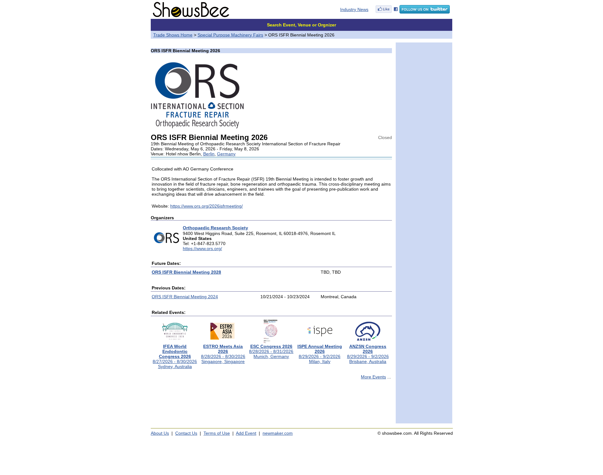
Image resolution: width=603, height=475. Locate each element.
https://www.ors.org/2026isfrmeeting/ (206, 206)
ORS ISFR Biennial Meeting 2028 (186, 272)
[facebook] (386, 11)
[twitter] (424, 11)
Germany (226, 153)
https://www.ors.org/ (202, 248)
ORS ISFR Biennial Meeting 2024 (185, 296)
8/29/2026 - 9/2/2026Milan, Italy (319, 354)
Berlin (209, 153)
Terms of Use (217, 433)
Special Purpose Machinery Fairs (230, 34)
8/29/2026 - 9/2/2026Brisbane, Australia (368, 354)
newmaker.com (278, 433)
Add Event (246, 433)
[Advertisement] (271, 404)
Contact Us (186, 433)
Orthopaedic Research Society (215, 227)
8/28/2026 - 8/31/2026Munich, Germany (271, 351)
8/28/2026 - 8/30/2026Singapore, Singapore (223, 354)
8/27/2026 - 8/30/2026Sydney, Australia (175, 356)
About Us (160, 433)
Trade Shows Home (173, 34)
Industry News (354, 9)
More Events (373, 376)
